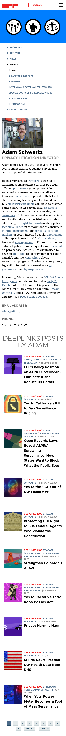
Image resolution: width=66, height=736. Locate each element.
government (10, 269)
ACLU (47, 277)
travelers (33, 180)
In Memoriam (17, 104)
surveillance (15, 226)
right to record (31, 223)
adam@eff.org (11, 311)
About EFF (15, 47)
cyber (40, 238)
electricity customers (21, 203)
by (50, 265)
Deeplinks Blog (33, 357)
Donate (37, 5)
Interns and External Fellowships (30, 87)
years (13, 281)
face (4, 226)
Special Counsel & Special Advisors (30, 93)
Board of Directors (21, 76)
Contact (14, 53)
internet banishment (15, 230)
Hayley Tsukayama (48, 553)
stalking (50, 238)
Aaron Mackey (42, 433)
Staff (12, 70)
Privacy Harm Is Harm (42, 626)
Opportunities (18, 109)
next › (30, 728)
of (52, 277)
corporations (36, 269)
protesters (19, 188)
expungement (24, 242)
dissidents (50, 207)
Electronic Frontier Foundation (10, 6)
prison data (56, 246)
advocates (22, 196)
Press (12, 59)
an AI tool (19, 253)
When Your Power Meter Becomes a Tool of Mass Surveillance (43, 701)
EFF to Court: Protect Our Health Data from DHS (42, 665)
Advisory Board (18, 98)
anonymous (54, 234)
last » (45, 728)
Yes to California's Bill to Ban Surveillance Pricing (42, 408)
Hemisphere (32, 257)
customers (8, 215)
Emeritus (14, 81)
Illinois (59, 277)
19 (7, 281)
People (13, 65)
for (4, 281)
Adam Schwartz (42, 360)
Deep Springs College (33, 296)
